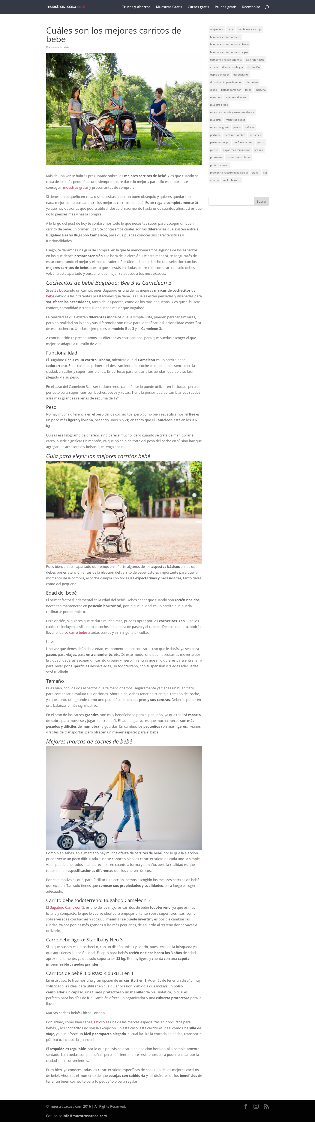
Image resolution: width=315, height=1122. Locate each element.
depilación (254, 67)
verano (214, 180)
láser (248, 90)
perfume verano (243, 142)
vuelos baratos (231, 180)
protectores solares (238, 157)
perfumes (255, 135)
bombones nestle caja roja (226, 59)
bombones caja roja (249, 29)
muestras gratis (219, 127)
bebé (231, 29)
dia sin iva (252, 82)
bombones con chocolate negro (229, 52)
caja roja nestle (255, 59)
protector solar (219, 165)
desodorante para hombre (226, 82)
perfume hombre (235, 135)
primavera (216, 157)
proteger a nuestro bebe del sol (229, 172)
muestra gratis (219, 105)
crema (214, 67)
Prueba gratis (226, 7)
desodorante (241, 74)
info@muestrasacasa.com (85, 1115)
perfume (215, 135)
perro (260, 142)
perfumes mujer (220, 142)
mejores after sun (236, 97)
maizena (260, 90)
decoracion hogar (232, 67)
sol (265, 172)
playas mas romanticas (236, 150)
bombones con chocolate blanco (229, 44)
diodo (213, 90)
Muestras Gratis (169, 7)
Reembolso (251, 7)
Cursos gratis (198, 7)
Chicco (99, 1022)
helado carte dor (231, 90)
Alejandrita (216, 29)
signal (255, 172)
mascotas (216, 97)
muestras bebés (235, 120)
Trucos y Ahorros (136, 7)
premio (258, 150)
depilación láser (219, 74)
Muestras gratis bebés (57, 47)
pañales (249, 127)
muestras (216, 120)
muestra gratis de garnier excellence (232, 112)
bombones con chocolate (225, 37)
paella (237, 127)
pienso (214, 150)
